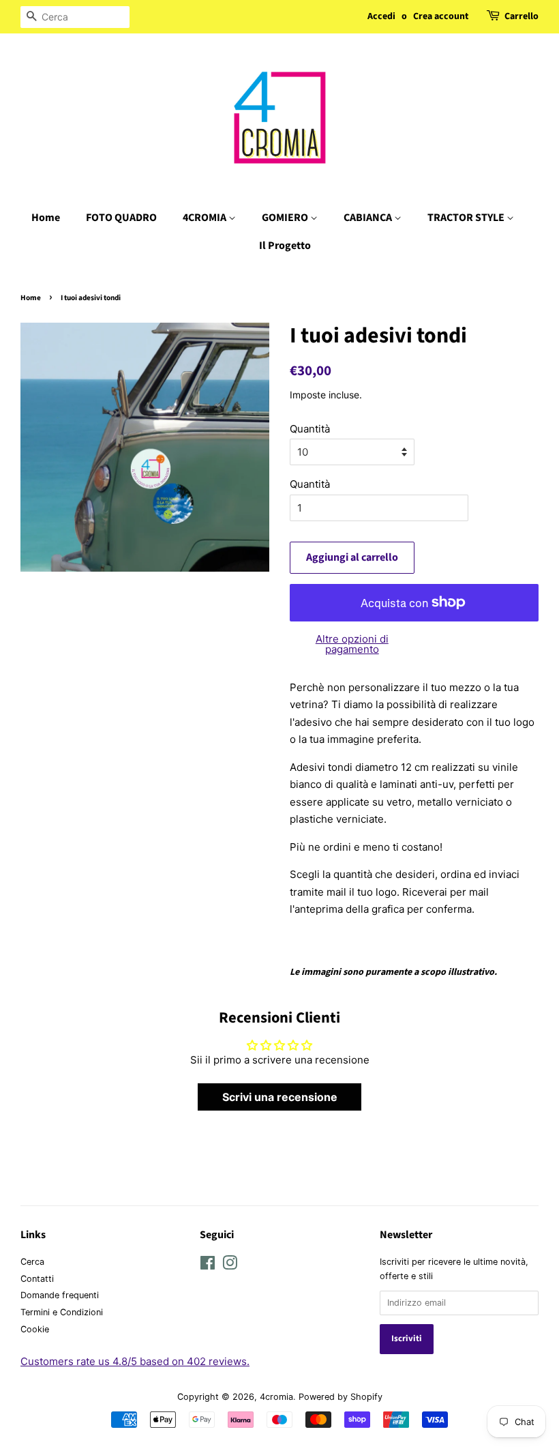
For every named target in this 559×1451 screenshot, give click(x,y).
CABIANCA (369, 217)
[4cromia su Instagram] (229, 1266)
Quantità (310, 428)
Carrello (521, 16)
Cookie (34, 1329)
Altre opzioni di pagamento (352, 644)
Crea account (440, 16)
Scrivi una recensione (279, 1097)
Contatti (37, 1279)
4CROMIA (205, 217)
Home (45, 217)
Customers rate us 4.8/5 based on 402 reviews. (135, 1361)
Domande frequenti (59, 1295)
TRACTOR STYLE (467, 217)
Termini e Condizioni (61, 1312)
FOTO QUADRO (121, 217)
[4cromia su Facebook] (207, 1266)
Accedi (381, 16)
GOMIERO (286, 217)
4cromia (276, 1397)
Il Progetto (285, 245)
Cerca (32, 1262)
